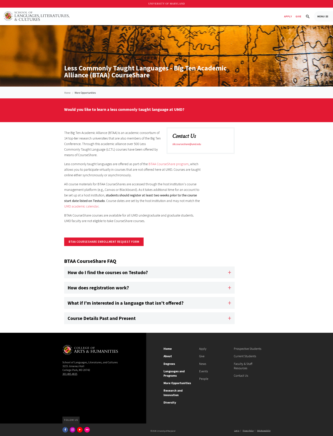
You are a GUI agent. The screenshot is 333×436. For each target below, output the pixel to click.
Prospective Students (247, 349)
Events (203, 371)
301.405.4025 (69, 374)
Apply (288, 16)
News (202, 364)
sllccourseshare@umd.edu (186, 144)
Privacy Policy (248, 430)
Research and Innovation (173, 392)
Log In (236, 430)
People (203, 379)
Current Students (245, 356)
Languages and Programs (174, 373)
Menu (325, 18)
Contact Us (241, 376)
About (168, 356)
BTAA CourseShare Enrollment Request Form (104, 242)
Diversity (170, 402)
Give (298, 16)
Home (67, 92)
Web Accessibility (264, 430)
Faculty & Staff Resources (243, 366)
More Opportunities (85, 92)
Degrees (169, 364)
